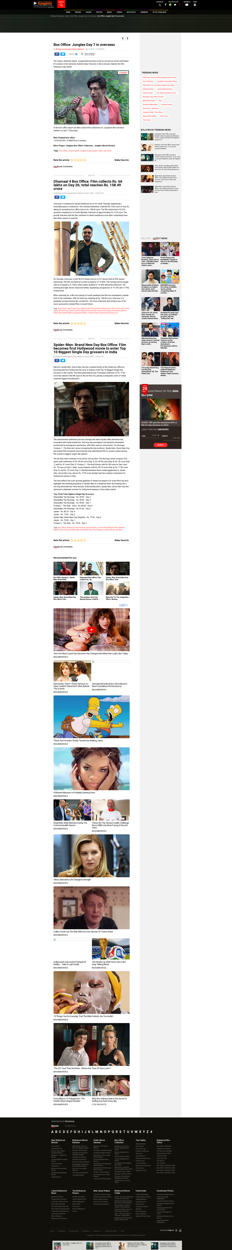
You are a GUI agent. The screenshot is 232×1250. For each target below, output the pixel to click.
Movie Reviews (56, 1216)
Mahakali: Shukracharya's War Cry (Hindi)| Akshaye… (124, 1202)
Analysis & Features (163, 1148)
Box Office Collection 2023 (166, 1165)
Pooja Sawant (92, 151)
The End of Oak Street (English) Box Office (122, 1177)
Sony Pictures (65, 530)
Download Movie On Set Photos (165, 1217)
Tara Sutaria (147, 120)
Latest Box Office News (59, 1201)
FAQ (122, 1231)
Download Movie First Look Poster (164, 1208)
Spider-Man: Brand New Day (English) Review (80, 1165)
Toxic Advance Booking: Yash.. (166, 93)
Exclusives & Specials (101, 1204)
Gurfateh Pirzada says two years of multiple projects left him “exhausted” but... (169, 315)
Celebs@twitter (141, 1199)
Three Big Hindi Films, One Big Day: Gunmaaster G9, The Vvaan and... (150, 370)
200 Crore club (162, 1158)
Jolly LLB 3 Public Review (102, 1179)
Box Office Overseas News (60, 1209)
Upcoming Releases (58, 1214)
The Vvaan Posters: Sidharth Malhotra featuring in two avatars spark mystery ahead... (169, 371)
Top (141, 1140)
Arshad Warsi (102, 308)
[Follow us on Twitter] (175, 5)
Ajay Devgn (62, 308)
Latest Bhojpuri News (143, 1197)
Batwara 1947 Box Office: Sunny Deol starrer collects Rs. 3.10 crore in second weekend (167, 146)
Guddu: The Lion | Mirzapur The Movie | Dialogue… (124, 1197)
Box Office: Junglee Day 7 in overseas (83, 16)
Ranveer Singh (141, 1149)
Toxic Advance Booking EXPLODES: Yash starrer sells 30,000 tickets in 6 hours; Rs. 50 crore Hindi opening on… (167, 167)
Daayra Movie (56, 1177)
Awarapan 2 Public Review (103, 1150)
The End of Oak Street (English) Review (79, 1153)
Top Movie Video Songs (102, 1194)
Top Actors (160, 1161)
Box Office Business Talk (60, 1206)
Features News (148, 93)
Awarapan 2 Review (79, 1157)
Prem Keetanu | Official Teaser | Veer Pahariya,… (123, 1206)
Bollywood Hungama (57, 16)
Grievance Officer (111, 1231)
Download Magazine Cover (164, 1213)
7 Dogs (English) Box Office (122, 1160)
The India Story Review (80, 1173)
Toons (74, 1211)
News (67, 16)
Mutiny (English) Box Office (122, 1153)
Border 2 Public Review (101, 1172)
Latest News (160, 238)
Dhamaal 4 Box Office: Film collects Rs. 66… (90, 579)
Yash (160, 101)
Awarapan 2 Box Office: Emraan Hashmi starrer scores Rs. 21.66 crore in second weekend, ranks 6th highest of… (167, 157)
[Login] (194, 5)
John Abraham (141, 1163)
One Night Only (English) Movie (167, 81)
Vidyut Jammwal (104, 151)
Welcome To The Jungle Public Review (102, 1156)
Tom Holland (97, 530)
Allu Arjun (139, 1153)
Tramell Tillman (109, 530)
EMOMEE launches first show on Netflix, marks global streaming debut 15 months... (169, 289)
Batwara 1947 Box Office (123, 1174)
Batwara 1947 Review (79, 1150)
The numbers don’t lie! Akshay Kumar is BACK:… (90, 598)
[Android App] (176, 1230)
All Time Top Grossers (164, 1151)
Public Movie (99, 1141)
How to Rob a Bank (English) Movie (58, 1152)
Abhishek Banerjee (149, 101)
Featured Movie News (58, 1199)
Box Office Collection (164, 1146)
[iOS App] (180, 1230)
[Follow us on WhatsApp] (170, 5)
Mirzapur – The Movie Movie (58, 1156)
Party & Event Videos (101, 1202)
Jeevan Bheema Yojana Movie (59, 1160)
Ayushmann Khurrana (143, 1165)
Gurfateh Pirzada (166, 104)
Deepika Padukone (142, 1151)
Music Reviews (141, 1214)
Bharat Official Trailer (143, 1216)
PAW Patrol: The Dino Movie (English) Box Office (158, 85)
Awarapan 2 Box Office (122, 1171)
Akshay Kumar (141, 1144)
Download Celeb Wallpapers (162, 1198)
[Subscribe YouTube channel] (180, 5)
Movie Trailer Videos (101, 1199)
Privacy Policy (73, 1231)
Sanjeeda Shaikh (80, 313)
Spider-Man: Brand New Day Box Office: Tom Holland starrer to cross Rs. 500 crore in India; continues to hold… (166, 189)
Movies (55, 1126)
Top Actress (161, 1163)
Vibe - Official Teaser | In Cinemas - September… (123, 1214)
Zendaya (119, 530)
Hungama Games (142, 1206)
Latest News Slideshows (60, 1211)
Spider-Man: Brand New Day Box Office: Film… (117, 579)
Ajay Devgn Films (73, 308)
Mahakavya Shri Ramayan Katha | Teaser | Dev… (123, 1219)
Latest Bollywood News (165, 89)
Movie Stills (76, 1204)
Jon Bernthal (102, 527)
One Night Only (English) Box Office (123, 1164)
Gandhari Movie (56, 1148)
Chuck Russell (73, 151)
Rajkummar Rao (141, 1170)
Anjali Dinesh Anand (88, 308)
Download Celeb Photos (165, 1194)
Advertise (61, 1231)
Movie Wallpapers (78, 1209)
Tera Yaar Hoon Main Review (79, 1169)
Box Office (119, 1141)
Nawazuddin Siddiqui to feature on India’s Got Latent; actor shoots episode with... (150, 288)
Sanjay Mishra (67, 313)
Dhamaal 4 (120, 308)
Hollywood (71, 527)
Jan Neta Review (78, 1175)
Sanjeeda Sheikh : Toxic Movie (153, 112)
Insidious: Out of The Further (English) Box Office (122, 1148)
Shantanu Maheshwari (150, 104)
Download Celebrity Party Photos (165, 1204)
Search (160, 445)
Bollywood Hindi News (59, 1218)
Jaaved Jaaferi (74, 311)
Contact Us (97, 1231)
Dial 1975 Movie (148, 81)
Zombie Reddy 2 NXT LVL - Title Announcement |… (124, 1210)
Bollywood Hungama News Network (70, 49)
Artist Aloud (140, 1204)
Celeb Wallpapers (78, 1201)
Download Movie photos (165, 1201)
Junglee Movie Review (104, 145)
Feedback (85, 1231)
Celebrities (70, 1126)
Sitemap (138, 1209)
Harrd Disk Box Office (122, 1156)
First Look (75, 1206)
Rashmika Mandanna (143, 1158)
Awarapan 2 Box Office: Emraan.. (153, 97)
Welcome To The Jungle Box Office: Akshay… (117, 598)
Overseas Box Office (164, 1153)
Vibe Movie (55, 1166)
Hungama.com (141, 1202)
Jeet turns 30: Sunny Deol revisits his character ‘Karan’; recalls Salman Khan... (150, 315)
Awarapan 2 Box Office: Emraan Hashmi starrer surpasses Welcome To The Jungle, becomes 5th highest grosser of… (167, 137)
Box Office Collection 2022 (166, 1168)
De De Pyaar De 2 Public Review (102, 1175)
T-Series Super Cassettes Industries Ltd (102, 313)
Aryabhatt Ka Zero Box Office (122, 1181)
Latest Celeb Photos (79, 1199)
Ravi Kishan (116, 311)
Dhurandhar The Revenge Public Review (102, 1164)
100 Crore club (162, 1156)
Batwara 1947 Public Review (101, 1147)
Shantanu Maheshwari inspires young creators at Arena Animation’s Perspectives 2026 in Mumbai (169, 343)
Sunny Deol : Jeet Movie (151, 108)
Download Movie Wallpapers (163, 1221)
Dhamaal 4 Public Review (102, 1153)
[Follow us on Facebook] (165, 4)
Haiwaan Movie (56, 1164)
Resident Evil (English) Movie (59, 1173)
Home (52, 1231)
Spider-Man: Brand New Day (81, 530)
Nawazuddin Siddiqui (150, 116)
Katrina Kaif (140, 1146)
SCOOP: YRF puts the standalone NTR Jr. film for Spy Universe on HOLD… (159, 423)
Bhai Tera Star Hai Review (81, 1162)
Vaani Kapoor (140, 1156)
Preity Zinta (164, 116)
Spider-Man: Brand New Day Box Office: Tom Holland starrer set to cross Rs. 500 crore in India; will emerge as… (166, 178)
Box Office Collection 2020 (166, 1173)
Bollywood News (148, 89)
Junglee (83, 151)
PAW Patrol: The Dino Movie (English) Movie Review (160, 77)
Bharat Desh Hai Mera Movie (58, 1169)
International (80, 527)
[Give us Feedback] (186, 5)
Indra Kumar (63, 311)
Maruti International (88, 311)
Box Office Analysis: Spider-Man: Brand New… (65, 579)
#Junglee (123, 73)
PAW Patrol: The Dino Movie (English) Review (80, 1147)
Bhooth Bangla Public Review (101, 1160)
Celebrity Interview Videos (102, 1197)
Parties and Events (78, 1197)
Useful (141, 1191)
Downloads (165, 1191)
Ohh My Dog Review (79, 1159)
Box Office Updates (58, 1204)
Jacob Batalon (91, 527)
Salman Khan (140, 1161)
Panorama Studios (104, 311)
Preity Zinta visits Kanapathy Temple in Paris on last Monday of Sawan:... (169, 260)
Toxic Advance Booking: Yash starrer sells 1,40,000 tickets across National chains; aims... (150, 261)
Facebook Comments (63, 166)
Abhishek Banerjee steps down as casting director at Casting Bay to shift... (150, 341)
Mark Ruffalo (113, 527)
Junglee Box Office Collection (79, 145)
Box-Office (64, 151)
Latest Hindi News (142, 1194)
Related (146, 238)
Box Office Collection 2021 (166, 1170)
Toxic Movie (55, 1146)
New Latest (102, 1191)
